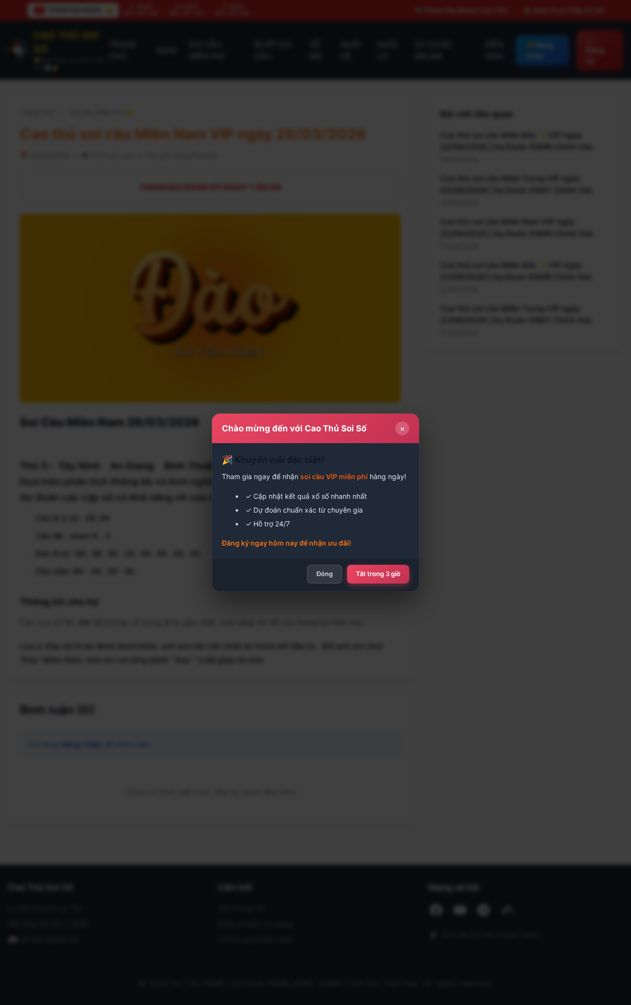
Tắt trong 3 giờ (378, 574)
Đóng (324, 574)
